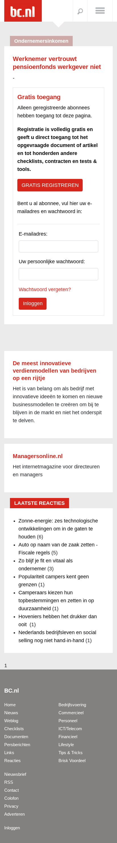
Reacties (12, 760)
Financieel (67, 736)
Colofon (11, 798)
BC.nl (11, 690)
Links (9, 752)
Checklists (14, 728)
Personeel (67, 720)
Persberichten (17, 744)
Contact (11, 790)
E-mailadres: (33, 234)
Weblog (11, 720)
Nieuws (11, 712)
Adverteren (14, 814)
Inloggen (12, 827)
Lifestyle (66, 744)
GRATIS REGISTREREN (50, 185)
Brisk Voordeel (71, 760)
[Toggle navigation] (99, 10)
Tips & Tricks (70, 752)
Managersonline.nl (38, 456)
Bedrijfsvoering (72, 704)
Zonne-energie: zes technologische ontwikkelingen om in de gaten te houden (58, 529)
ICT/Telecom (70, 728)
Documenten (16, 736)
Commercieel (70, 712)
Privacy (11, 806)
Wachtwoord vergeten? (45, 289)
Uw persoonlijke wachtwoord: (52, 261)
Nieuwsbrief (15, 774)
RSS (8, 782)
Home (10, 704)
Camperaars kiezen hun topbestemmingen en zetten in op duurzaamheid (56, 600)
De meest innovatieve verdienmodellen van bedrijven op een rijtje (54, 370)
